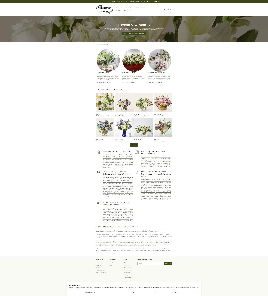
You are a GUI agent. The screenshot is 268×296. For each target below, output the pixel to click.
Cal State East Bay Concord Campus (113, 191)
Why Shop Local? (128, 267)
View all (134, 145)
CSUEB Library (112, 189)
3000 (116, 177)
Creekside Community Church (162, 198)
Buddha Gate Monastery (156, 182)
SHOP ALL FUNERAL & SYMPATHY (134, 33)
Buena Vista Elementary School (123, 188)
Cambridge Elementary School (115, 192)
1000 (104, 177)
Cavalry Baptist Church (160, 184)
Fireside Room (128, 211)
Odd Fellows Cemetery (156, 164)
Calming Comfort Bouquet (122, 141)
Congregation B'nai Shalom (164, 195)
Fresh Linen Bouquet (139, 141)
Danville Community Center (114, 209)
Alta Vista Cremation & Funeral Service (161, 157)
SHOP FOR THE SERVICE (129, 82)
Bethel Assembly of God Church (162, 181)
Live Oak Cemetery (146, 161)
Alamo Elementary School (118, 180)
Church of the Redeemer (148, 192)
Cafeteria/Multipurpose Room (124, 189)
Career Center (122, 196)
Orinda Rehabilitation (126, 161)
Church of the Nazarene (164, 190)
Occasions (98, 265)
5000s (124, 177)
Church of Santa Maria (150, 190)
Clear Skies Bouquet (101, 141)
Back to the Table (127, 182)
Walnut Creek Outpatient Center (115, 165)
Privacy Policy (76, 289)
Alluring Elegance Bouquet (141, 115)
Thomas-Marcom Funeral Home (157, 166)
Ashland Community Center (111, 208)
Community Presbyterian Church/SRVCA (159, 193)
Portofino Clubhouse (118, 217)
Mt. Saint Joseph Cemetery (159, 163)
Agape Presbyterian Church (148, 179)
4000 (120, 177)
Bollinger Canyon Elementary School (116, 186)
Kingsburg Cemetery (153, 160)
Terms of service (127, 280)
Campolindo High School (120, 194)
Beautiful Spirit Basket (160, 115)
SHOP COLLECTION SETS (155, 82)
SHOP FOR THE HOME (103, 82)
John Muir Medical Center (122, 154)
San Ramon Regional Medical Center (112, 162)
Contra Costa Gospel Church (149, 196)
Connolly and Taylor (147, 158)
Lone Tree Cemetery (159, 161)
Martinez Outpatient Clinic (114, 161)
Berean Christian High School (120, 185)
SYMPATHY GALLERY (101, 272)
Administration (106, 180)
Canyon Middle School (112, 196)
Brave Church (145, 182)
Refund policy (127, 275)
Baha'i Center (149, 181)
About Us (98, 275)
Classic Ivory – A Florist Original (104, 115)
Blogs (111, 265)
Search (111, 262)
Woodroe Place (106, 167)
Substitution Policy (128, 277)
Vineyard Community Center (117, 220)
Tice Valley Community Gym (120, 219)
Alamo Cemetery (145, 157)
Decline (176, 292)
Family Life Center (119, 211)
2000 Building (110, 177)
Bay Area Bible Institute (125, 183)
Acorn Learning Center (126, 178)
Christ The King (157, 187)
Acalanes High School (113, 178)
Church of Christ (161, 188)
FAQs (125, 262)
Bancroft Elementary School (110, 183)
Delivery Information (129, 270)
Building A (105, 189)
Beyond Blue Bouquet (121, 115)
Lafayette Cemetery (165, 160)
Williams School (128, 165)
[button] (123, 7)
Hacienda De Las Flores (121, 212)
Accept (133, 292)
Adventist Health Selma (109, 154)
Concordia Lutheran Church (148, 195)
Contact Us (126, 265)
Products (98, 267)
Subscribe (168, 263)
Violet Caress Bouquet (159, 141)
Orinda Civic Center (119, 215)
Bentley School (107, 185)
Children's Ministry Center (161, 185)
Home (97, 44)
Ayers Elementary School (114, 182)
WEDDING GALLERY (101, 270)
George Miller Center (108, 212)
